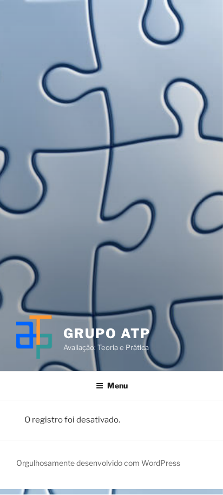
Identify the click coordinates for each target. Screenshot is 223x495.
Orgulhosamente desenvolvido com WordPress (98, 462)
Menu (117, 385)
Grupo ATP (106, 333)
